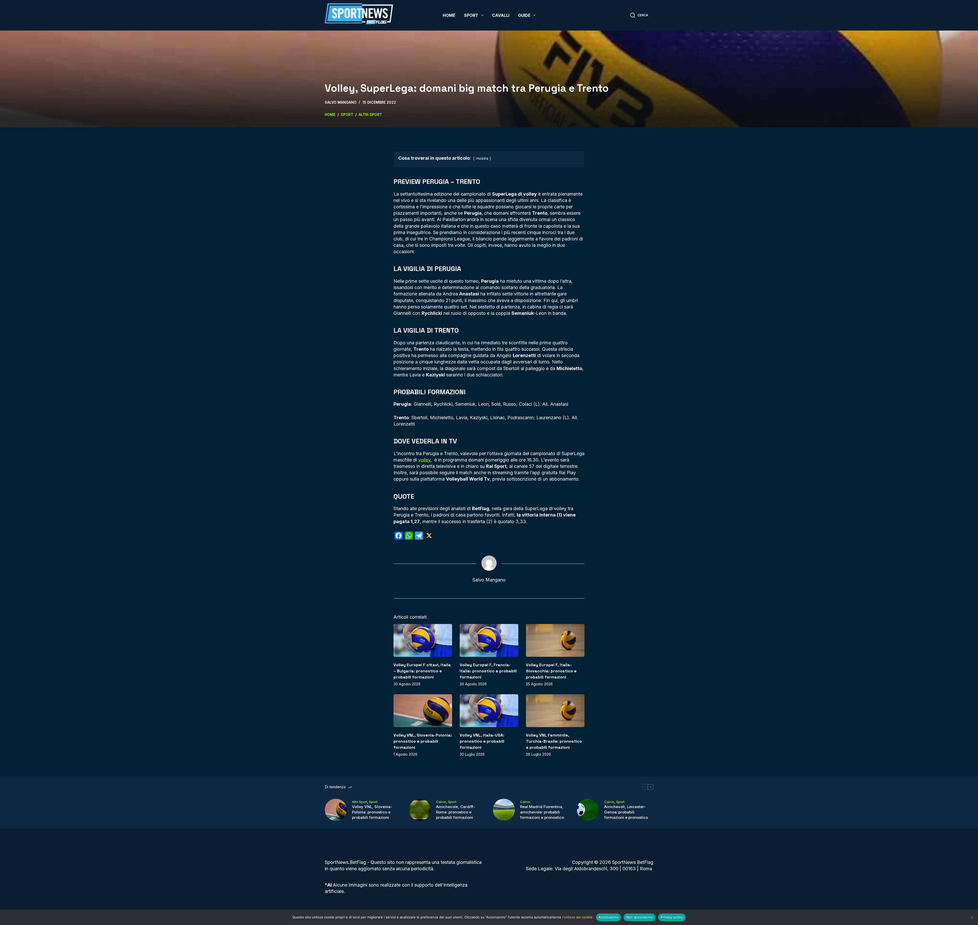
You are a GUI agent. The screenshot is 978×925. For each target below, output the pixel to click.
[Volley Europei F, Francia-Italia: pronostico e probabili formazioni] (489, 640)
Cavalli (500, 15)
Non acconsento (639, 917)
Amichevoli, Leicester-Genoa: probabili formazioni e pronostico (626, 812)
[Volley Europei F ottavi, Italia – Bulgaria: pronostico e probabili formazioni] (422, 640)
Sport (471, 15)
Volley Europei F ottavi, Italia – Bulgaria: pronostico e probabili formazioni (422, 671)
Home (449, 15)
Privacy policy (672, 917)
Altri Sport (359, 802)
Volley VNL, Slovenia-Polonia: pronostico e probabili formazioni (422, 741)
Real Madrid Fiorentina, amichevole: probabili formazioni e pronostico (542, 812)
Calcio (441, 802)
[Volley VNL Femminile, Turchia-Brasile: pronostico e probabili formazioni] (555, 710)
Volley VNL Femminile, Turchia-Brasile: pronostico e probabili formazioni (554, 741)
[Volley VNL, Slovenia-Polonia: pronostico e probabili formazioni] (422, 710)
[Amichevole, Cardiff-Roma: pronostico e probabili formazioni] (420, 810)
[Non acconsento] (971, 917)
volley (424, 460)
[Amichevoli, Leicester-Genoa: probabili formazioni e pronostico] (588, 810)
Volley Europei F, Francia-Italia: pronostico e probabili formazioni (488, 671)
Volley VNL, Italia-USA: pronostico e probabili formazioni (482, 741)
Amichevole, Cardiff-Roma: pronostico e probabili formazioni (455, 812)
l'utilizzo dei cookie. (577, 917)
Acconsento (608, 917)
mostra (482, 158)
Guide (524, 15)
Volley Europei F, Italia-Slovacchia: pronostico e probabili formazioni (551, 671)
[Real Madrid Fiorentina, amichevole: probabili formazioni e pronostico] (504, 810)
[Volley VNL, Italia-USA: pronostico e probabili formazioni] (489, 710)
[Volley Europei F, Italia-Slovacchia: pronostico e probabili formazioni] (555, 640)
